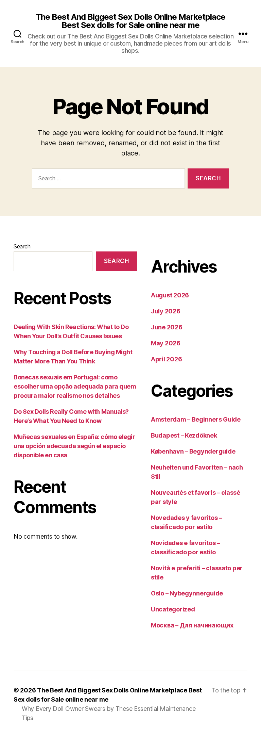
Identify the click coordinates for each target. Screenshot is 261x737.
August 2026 (170, 295)
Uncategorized (173, 609)
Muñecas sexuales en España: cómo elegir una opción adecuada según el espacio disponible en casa (74, 446)
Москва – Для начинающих (192, 625)
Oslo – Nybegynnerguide (187, 593)
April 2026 (166, 359)
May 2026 (165, 343)
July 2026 (165, 311)
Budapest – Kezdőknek (184, 435)
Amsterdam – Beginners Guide (196, 419)
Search (22, 246)
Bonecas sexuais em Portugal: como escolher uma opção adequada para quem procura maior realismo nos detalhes (75, 386)
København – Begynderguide (193, 451)
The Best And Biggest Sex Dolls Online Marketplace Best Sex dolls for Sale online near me (130, 21)
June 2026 (166, 327)
